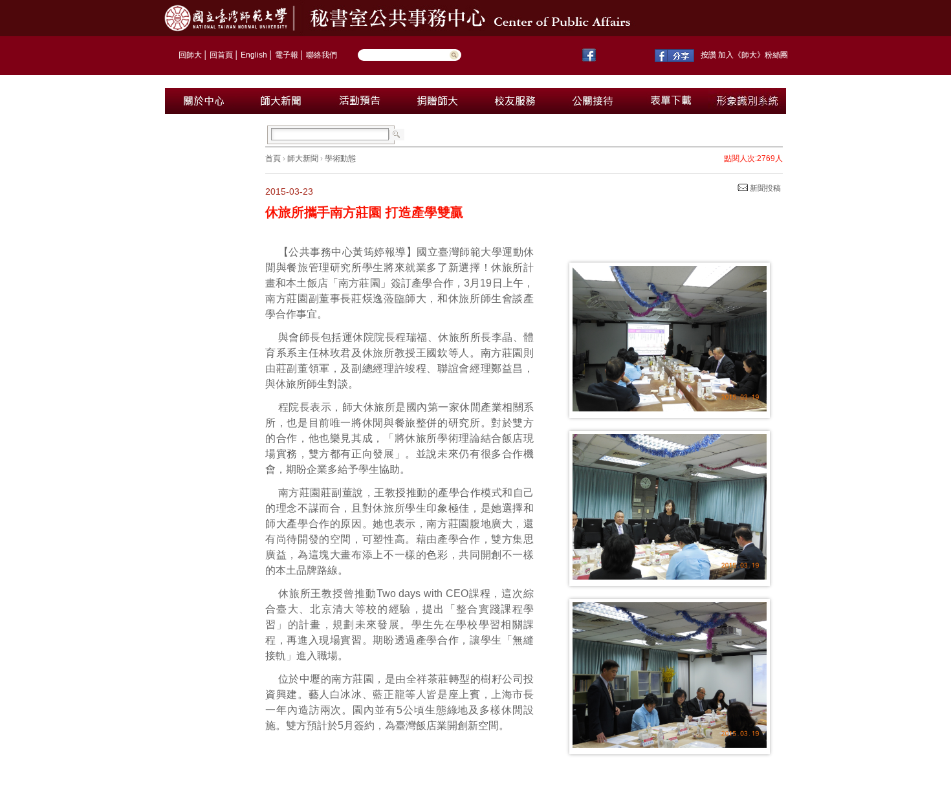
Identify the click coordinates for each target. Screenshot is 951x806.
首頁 (273, 158)
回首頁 (221, 55)
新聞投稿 (764, 188)
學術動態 (340, 158)
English (254, 55)
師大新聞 (302, 158)
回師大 (190, 55)
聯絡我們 (321, 55)
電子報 (286, 55)
